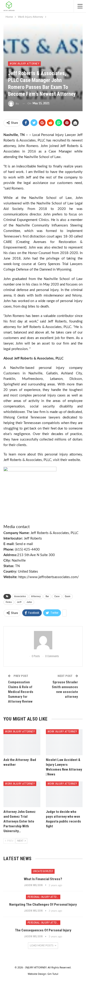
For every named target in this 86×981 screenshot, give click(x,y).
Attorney (35, 596)
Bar (47, 596)
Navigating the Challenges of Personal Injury (43, 904)
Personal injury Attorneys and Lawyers (44, 897)
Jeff (19, 602)
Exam (67, 596)
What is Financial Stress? (43, 879)
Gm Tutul (52, 973)
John (29, 602)
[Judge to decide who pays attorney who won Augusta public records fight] (64, 794)
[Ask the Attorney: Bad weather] (21, 742)
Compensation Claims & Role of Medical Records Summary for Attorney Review (20, 692)
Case (57, 596)
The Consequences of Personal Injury (43, 930)
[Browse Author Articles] (43, 640)
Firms (9, 602)
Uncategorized (43, 871)
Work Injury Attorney (24, 63)
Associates (20, 596)
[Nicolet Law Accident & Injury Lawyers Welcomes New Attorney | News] (64, 742)
